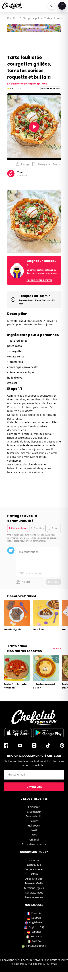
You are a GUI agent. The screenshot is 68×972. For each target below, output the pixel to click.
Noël (34, 830)
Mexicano (36, 936)
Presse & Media (34, 883)
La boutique (34, 864)
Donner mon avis (50, 88)
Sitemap (52, 963)
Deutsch (36, 918)
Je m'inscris (34, 786)
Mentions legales (34, 888)
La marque (34, 860)
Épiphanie (34, 807)
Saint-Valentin (34, 816)
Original (34, 839)
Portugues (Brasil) (36, 945)
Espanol (36, 931)
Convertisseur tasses (34, 844)
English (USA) (36, 927)
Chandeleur (34, 811)
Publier (53, 582)
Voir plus (55, 648)
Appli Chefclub (34, 878)
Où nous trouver (34, 869)
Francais (36, 913)
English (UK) (36, 922)
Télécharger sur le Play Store (48, 732)
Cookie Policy (37, 963)
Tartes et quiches (54, 18)
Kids (34, 835)
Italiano (36, 941)
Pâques (34, 821)
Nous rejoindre (34, 897)
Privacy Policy (19, 963)
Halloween (34, 825)
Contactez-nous (34, 892)
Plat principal (31, 18)
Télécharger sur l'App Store (18, 732)
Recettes (12, 18)
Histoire (34, 874)
